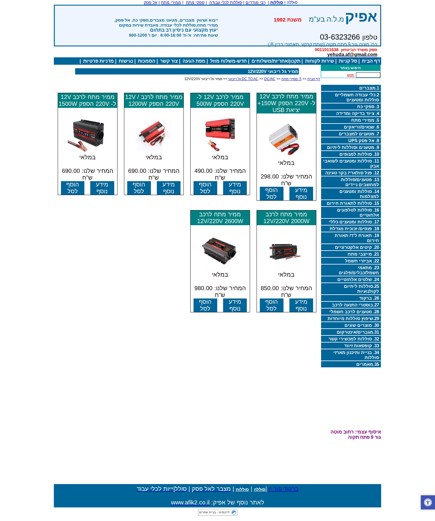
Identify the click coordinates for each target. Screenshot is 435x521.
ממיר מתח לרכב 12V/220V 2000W (286, 217)
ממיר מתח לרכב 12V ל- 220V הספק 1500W (87, 100)
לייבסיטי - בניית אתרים (214, 512)
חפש (350, 75)
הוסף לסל (271, 193)
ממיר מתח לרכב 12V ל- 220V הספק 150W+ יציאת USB (286, 103)
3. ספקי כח (368, 106)
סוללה (259, 489)
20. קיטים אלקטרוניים (357, 247)
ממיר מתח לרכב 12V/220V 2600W (220, 217)
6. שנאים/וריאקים (361, 126)
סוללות (242, 489)
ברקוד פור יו (284, 489)
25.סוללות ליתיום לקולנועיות (361, 289)
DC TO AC (250, 79)
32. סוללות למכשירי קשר (353, 338)
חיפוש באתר (350, 68)
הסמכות (146, 61)
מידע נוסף (301, 193)
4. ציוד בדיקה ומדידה (357, 113)
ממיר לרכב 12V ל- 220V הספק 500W (220, 100)
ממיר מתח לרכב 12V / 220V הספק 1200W (154, 100)
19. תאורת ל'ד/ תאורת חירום (357, 238)
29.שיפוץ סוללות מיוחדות (353, 318)
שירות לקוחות (319, 61)
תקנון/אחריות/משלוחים (276, 61)
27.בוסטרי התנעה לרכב (355, 304)
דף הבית (371, 61)
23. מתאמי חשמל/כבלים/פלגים (359, 270)
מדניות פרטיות (98, 61)
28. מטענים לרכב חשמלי (354, 311)
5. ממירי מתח (365, 120)
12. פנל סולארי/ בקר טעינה (352, 172)
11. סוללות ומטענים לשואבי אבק (351, 163)
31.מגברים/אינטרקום (358, 332)
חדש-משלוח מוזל (228, 61)
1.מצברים (369, 87)
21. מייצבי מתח (363, 254)
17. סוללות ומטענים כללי (354, 221)
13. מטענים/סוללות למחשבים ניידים (360, 182)
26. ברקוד (369, 298)
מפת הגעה (194, 61)
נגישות (126, 61)
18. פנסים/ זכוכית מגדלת (354, 228)
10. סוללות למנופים (359, 154)
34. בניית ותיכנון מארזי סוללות (356, 355)
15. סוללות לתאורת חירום (353, 203)
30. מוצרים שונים (361, 325)
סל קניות (348, 61)
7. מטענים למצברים (359, 133)
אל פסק (150, 2)
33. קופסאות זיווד (361, 345)
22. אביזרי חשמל (362, 260)
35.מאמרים (367, 364)
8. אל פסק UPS (363, 140)
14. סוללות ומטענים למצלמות (359, 194)
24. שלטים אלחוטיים (358, 279)
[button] (428, 502)
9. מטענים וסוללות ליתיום (353, 147)
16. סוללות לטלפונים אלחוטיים (358, 212)
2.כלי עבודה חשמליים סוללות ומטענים (357, 97)
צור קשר (169, 61)
